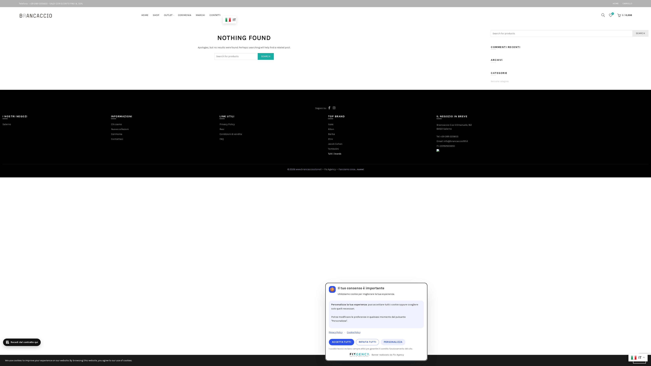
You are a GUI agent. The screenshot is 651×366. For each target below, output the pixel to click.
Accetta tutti (341, 342)
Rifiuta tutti (367, 342)
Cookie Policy (353, 332)
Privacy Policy (335, 332)
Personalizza (393, 342)
